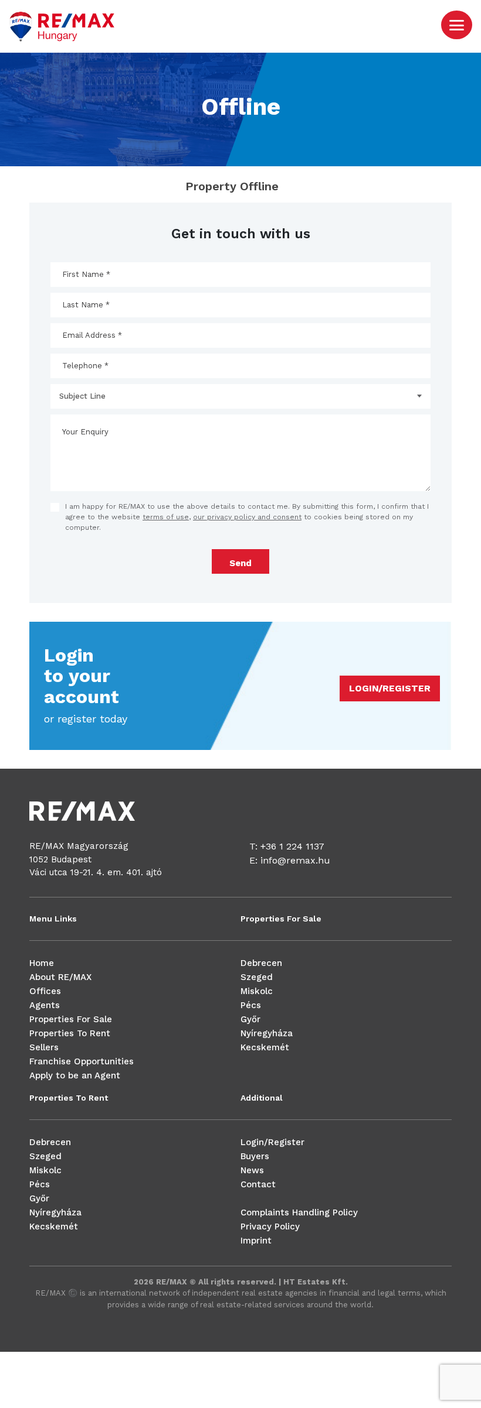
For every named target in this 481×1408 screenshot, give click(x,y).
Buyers (254, 1156)
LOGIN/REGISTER (390, 688)
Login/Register (272, 1142)
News (252, 1170)
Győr (250, 1019)
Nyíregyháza (266, 1033)
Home (41, 963)
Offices (45, 991)
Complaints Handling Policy (299, 1212)
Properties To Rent (69, 1033)
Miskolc (256, 991)
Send (240, 563)
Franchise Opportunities (81, 1061)
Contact (258, 1184)
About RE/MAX (60, 977)
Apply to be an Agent (74, 1075)
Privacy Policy (270, 1226)
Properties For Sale (70, 1019)
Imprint (256, 1240)
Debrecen (261, 963)
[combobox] (240, 396)
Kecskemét (264, 1047)
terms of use (166, 517)
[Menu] (456, 24)
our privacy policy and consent (247, 517)
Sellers (44, 1047)
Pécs (250, 1005)
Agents (44, 1005)
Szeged (256, 977)
